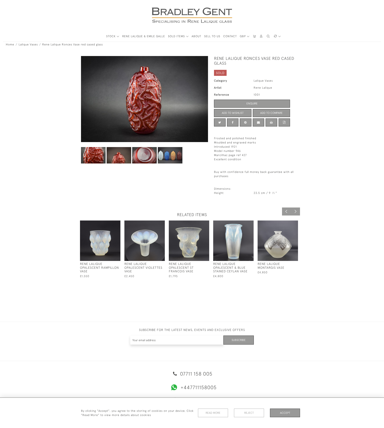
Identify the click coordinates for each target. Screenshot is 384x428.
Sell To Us (212, 36)
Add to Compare (271, 112)
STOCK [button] (111, 36)
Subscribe (239, 340)
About (196, 36)
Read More (213, 412)
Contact (230, 36)
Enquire (252, 103)
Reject (249, 412)
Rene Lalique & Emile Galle (143, 36)
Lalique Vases (28, 44)
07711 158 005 (195, 374)
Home (10, 44)
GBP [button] (243, 36)
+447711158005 (199, 387)
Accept (285, 412)
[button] (261, 36)
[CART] (254, 36)
